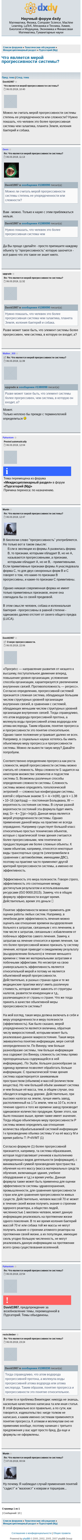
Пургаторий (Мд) (48, 1523)
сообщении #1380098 (33, 387)
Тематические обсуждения (40, 1521)
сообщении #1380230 (36, 1368)
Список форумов (12, 1521)
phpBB (26, 1538)
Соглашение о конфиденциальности (31, 1533)
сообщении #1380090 (36, 185)
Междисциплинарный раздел (19, 1523)
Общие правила (62, 1533)
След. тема (22, 77)
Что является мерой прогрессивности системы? (30, 59)
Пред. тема (8, 77)
